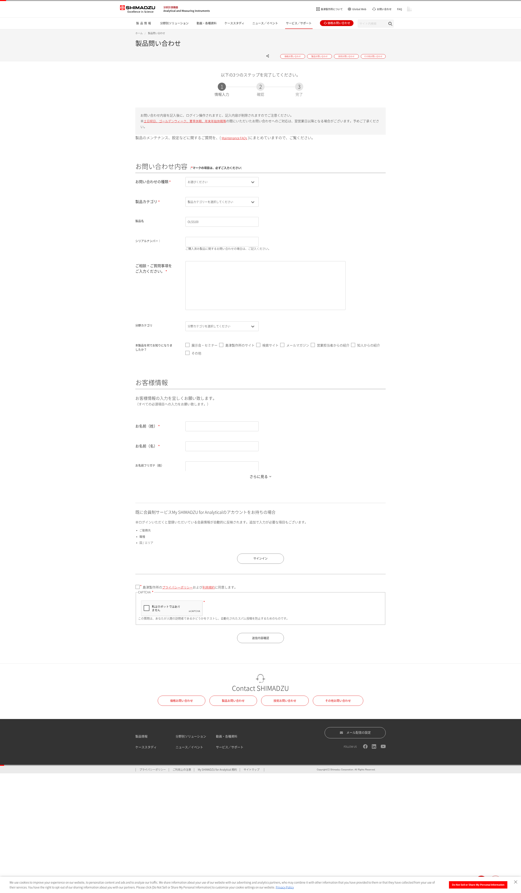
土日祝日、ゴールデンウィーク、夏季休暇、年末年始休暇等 (185, 121)
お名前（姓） (146, 426)
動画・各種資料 (226, 736)
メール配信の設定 (358, 732)
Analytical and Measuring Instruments (186, 11)
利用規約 (208, 587)
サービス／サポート (229, 747)
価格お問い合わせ (181, 700)
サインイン (260, 558)
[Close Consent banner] (516, 882)
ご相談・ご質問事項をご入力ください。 (153, 268)
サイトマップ (251, 769)
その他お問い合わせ (338, 700)
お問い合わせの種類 (151, 182)
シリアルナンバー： (148, 241)
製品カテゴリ (146, 202)
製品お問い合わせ (233, 700)
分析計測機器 (170, 7)
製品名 (139, 221)
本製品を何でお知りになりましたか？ (153, 347)
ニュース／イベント (189, 747)
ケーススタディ (146, 747)
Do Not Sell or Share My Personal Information (478, 884)
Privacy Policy (285, 887)
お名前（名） (146, 446)
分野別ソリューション (191, 736)
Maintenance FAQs (234, 138)
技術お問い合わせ (285, 700)
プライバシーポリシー (177, 587)
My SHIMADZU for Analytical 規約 (217, 769)
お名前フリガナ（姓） (149, 465)
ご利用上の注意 (182, 769)
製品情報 (141, 736)
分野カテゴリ (143, 325)
